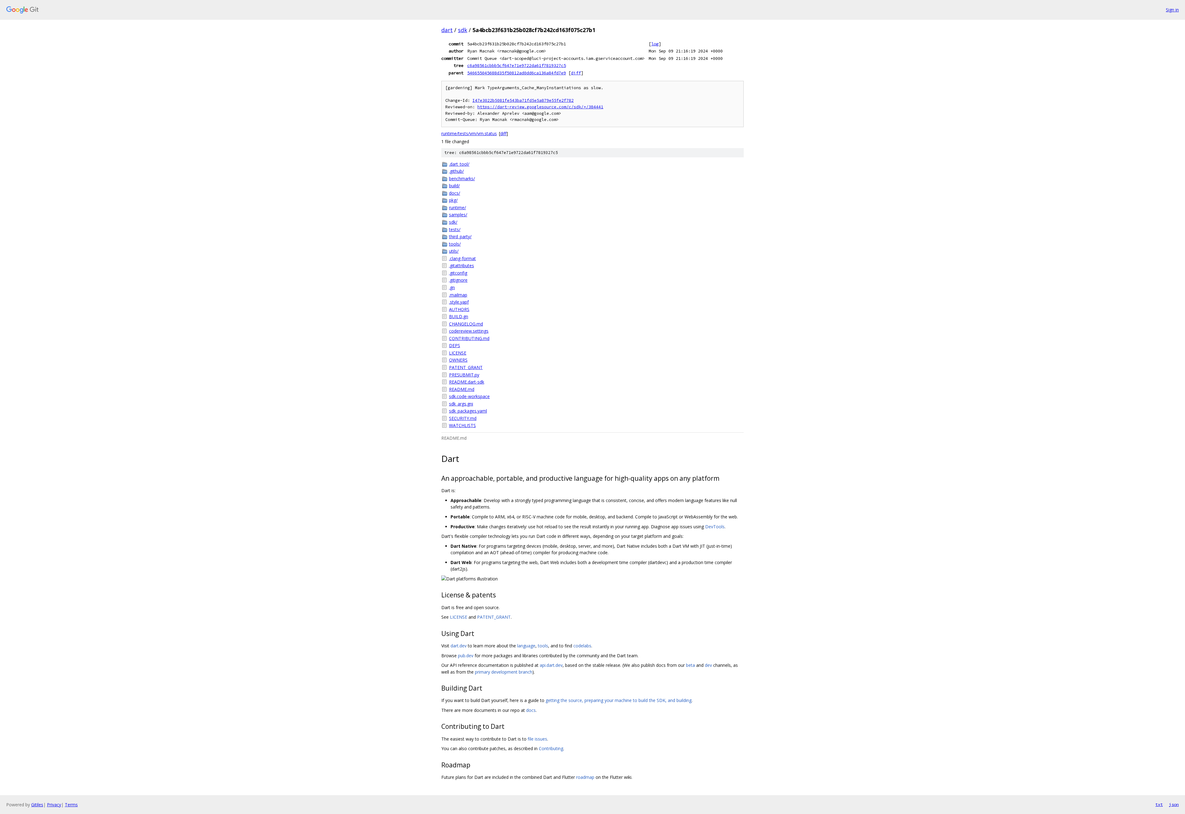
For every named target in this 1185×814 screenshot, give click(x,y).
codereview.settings (469, 331)
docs (531, 710)
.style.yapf (459, 302)
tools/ (455, 244)
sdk (462, 30)
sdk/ (453, 222)
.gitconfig (458, 273)
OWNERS (458, 360)
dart (447, 30)
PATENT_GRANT (466, 367)
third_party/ (460, 236)
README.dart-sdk (466, 382)
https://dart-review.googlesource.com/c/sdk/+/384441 (540, 107)
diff (576, 73)
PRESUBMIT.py (464, 375)
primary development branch (503, 672)
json (1174, 804)
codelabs (582, 646)
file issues (537, 739)
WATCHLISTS (462, 425)
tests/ (454, 229)
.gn (452, 287)
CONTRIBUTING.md (469, 338)
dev (708, 665)
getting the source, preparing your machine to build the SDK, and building (619, 700)
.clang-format (462, 258)
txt (1159, 804)
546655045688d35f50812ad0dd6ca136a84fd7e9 (516, 73)
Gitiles (37, 805)
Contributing (551, 748)
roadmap (585, 777)
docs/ (454, 193)
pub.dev (465, 655)
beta (690, 665)
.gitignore (458, 280)
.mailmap (458, 295)
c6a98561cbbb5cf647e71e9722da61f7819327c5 (516, 65)
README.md (461, 389)
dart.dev (459, 646)
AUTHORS (459, 309)
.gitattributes (461, 265)
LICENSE (457, 353)
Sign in (1172, 10)
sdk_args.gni (461, 404)
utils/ (454, 251)
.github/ (456, 171)
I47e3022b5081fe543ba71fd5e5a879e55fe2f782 (523, 100)
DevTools (715, 527)
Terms (71, 805)
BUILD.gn (458, 316)
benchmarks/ (462, 178)
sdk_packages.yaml (468, 411)
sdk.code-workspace (469, 396)
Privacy (54, 805)
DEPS (454, 345)
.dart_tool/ (459, 164)
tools (543, 646)
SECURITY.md (462, 418)
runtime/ (457, 207)
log (655, 44)
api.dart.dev (551, 665)
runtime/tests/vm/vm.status (469, 133)
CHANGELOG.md (466, 324)
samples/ (458, 215)
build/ (454, 186)
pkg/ (453, 200)
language (526, 646)
